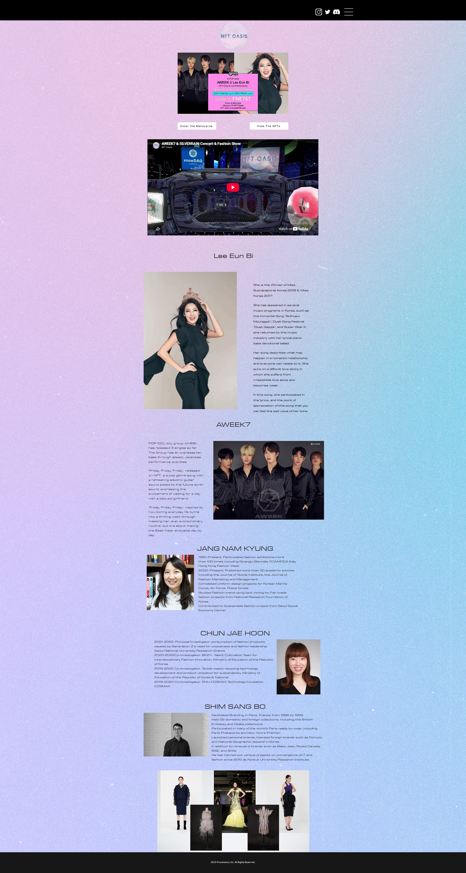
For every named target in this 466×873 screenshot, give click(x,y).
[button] (348, 11)
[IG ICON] (318, 11)
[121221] (336, 11)
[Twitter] (327, 11)
